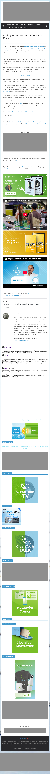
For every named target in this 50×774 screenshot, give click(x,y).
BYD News (30, 24)
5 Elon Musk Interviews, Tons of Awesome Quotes (22, 112)
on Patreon (41, 46)
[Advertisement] (26, 11)
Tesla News (38, 24)
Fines (20, 103)
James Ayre (10, 40)
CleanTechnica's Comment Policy (12, 295)
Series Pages (18, 27)
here (29, 293)
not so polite (6, 91)
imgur (12, 115)
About (25, 27)
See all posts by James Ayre (21, 340)
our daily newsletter (28, 124)
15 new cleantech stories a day (29, 167)
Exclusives (8, 27)
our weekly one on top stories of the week (14, 169)
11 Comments (15, 40)
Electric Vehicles (20, 24)
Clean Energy (9, 24)
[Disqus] (25, 362)
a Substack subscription (30, 46)
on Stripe (5, 49)
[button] (13, 24)
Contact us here (20, 161)
